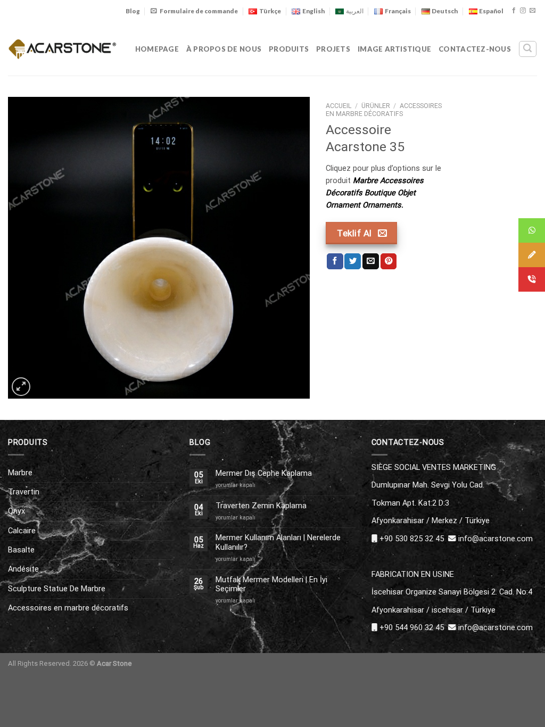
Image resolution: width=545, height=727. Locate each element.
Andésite (23, 569)
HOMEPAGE (157, 49)
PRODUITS (289, 49)
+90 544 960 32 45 (411, 627)
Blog (133, 10)
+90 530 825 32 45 (411, 538)
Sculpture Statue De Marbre (56, 588)
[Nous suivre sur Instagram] (523, 10)
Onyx (16, 511)
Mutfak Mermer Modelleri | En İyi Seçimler (271, 584)
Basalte (21, 550)
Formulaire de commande (199, 10)
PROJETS (333, 49)
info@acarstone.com (495, 538)
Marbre (20, 472)
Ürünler (375, 106)
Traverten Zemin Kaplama (261, 505)
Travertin (23, 492)
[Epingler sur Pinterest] (389, 261)
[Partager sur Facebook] (335, 261)
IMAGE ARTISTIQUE (394, 49)
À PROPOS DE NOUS (223, 49)
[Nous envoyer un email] (532, 10)
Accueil (338, 106)
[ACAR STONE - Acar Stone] (62, 48)
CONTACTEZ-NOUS (475, 49)
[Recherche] (527, 48)
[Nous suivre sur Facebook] (514, 10)
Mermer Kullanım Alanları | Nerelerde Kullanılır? (278, 542)
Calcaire (22, 530)
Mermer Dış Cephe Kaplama (264, 473)
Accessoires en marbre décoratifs (384, 110)
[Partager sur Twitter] (352, 261)
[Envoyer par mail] (370, 261)
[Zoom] (21, 386)
